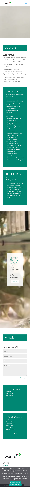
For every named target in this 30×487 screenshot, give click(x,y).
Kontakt (15, 281)
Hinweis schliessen (15, 482)
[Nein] (28, 477)
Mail (15, 434)
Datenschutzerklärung (15, 484)
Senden (22, 378)
